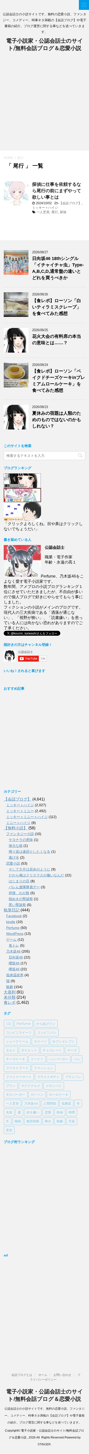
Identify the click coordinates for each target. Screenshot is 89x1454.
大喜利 (10, 992)
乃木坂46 (13, 951)
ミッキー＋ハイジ (45, 207)
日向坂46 (16, 957)
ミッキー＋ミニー (20, 811)
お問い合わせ (62, 1375)
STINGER (44, 1444)
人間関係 (49, 1103)
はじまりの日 (19, 881)
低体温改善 (14, 975)
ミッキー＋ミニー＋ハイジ (27, 817)
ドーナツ (37, 1059)
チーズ (72, 1050)
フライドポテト (48, 1077)
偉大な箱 (15, 846)
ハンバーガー (58, 1059)
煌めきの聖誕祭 (21, 899)
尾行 (54, 212)
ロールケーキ (58, 1094)
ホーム (42, 1375)
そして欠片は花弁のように (29, 869)
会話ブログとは (21, 1375)
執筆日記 (12, 910)
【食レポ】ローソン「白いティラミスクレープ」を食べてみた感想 (56, 307)
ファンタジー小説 (20, 834)
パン (77, 1059)
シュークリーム (17, 1041)
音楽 (9, 1130)
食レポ (10, 1002)
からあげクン (45, 1024)
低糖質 (66, 1103)
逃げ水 (14, 857)
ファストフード (17, 1068)
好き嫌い (32, 1112)
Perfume (13, 928)
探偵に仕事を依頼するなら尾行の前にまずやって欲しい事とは (56, 191)
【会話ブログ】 (70, 203)
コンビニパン (46, 1032)
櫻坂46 (14, 963)
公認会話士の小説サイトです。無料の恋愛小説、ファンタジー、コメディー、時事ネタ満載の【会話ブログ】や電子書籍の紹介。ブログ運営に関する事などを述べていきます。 (44, 1415)
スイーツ (40, 1041)
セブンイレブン (63, 1041)
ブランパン (73, 1077)
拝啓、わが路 (19, 893)
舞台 (48, 1121)
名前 (9, 1112)
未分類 (10, 997)
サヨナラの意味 (21, 840)
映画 (60, 1112)
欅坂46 (14, 969)
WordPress (14, 934)
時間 (71, 1112)
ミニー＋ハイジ (18, 823)
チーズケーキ (15, 1059)
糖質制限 (32, 1121)
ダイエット (29, 1050)
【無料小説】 (15, 828)
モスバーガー (15, 1094)
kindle (10, 922)
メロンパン (54, 1086)
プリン (11, 1086)
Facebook (14, 916)
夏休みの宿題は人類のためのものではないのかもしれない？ (56, 419)
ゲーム (11, 939)
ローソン (37, 1094)
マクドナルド (30, 1086)
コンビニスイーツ (19, 1032)
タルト (11, 1050)
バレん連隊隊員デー (24, 887)
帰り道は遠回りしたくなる (29, 852)
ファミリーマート (19, 1077)
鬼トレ (14, 945)
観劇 (9, 987)
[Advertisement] (44, 103)
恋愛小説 (13, 863)
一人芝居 (43, 212)
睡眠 (18, 1121)
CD (8, 1024)
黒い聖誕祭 (17, 905)
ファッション (43, 1068)
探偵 (63, 212)
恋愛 (48, 1112)
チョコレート (52, 1050)
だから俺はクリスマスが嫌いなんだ (36, 875)
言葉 (71, 1121)
